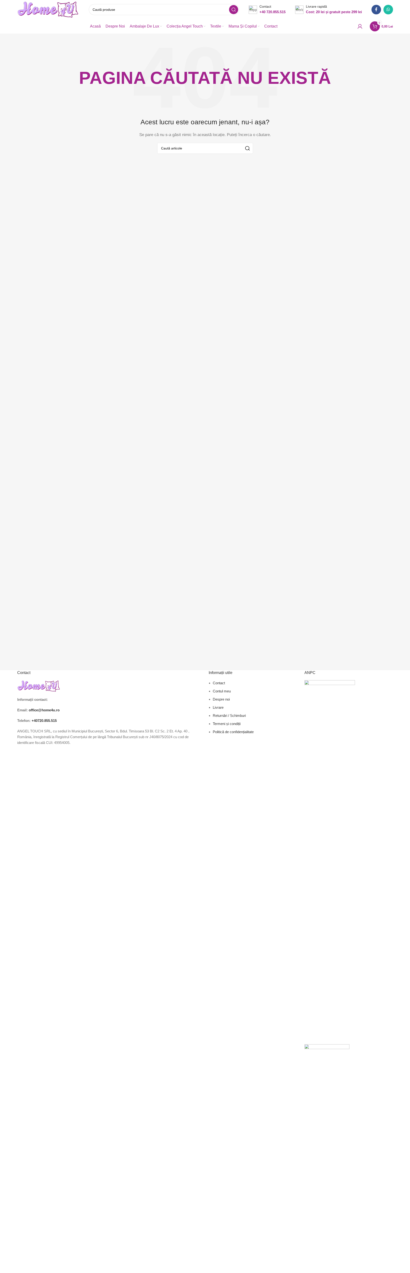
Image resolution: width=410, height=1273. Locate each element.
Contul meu (222, 691)
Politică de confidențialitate (233, 732)
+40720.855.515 (44, 721)
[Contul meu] (360, 26)
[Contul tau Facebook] (376, 9)
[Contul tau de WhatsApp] (388, 9)
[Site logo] (48, 9)
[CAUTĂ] (233, 9)
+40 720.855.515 (272, 12)
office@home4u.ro (44, 710)
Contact (219, 683)
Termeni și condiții (227, 724)
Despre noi (221, 699)
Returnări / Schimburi (229, 716)
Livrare (218, 707)
